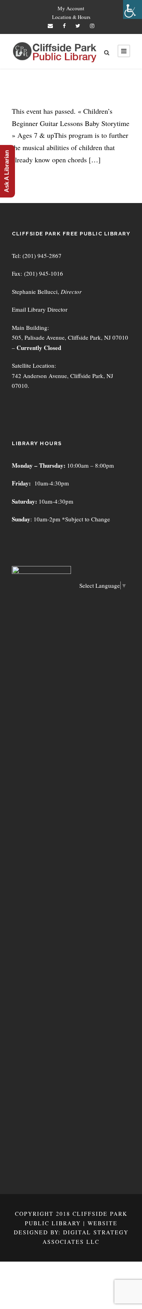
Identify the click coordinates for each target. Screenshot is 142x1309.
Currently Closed (39, 347)
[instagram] (92, 25)
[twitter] (77, 25)
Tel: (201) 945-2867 (37, 256)
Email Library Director (39, 309)
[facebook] (64, 25)
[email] (50, 25)
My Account (71, 8)
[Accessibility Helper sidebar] (132, 9)
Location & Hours (71, 17)
